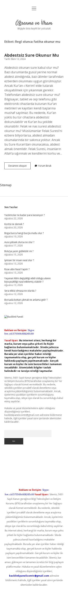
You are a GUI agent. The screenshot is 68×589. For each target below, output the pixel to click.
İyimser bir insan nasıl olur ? (19, 260)
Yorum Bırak (44, 165)
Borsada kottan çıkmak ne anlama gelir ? (25, 299)
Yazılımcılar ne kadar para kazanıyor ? (24, 215)
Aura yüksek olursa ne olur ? (19, 242)
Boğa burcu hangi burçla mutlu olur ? (24, 233)
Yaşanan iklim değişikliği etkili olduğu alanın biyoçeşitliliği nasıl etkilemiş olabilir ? (27, 280)
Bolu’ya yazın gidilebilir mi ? (18, 251)
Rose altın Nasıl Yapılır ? (16, 269)
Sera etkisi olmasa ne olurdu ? (20, 290)
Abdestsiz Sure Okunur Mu (31, 55)
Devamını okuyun (19, 166)
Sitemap (6, 185)
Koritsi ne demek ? (14, 224)
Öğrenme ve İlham (34, 23)
